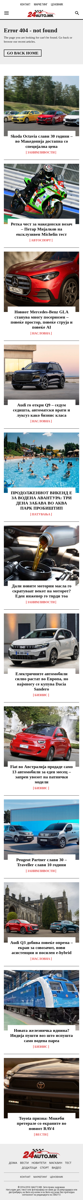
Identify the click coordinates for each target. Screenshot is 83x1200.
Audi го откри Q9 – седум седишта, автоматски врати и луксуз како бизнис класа (41, 410)
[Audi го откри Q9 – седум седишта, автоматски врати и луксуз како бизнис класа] (41, 375)
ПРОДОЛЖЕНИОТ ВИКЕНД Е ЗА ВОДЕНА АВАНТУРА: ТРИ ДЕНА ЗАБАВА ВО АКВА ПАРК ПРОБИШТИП (41, 500)
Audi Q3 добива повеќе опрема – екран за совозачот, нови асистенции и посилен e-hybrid (41, 947)
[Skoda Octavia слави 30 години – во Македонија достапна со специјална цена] (41, 106)
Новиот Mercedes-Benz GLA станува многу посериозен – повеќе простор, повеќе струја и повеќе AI (42, 319)
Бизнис (41, 695)
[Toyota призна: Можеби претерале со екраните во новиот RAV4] (41, 1088)
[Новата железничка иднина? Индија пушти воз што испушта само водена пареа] (41, 1000)
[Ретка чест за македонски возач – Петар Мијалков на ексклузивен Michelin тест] (41, 194)
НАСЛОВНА (41, 333)
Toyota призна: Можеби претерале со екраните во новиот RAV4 (41, 1123)
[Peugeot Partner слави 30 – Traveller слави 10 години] (41, 829)
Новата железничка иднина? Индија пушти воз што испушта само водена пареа (41, 1035)
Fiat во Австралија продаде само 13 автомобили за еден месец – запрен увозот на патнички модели (41, 774)
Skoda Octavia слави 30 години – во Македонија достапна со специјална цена (42, 141)
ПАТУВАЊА (41, 514)
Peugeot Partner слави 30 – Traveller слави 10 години (41, 862)
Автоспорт (41, 240)
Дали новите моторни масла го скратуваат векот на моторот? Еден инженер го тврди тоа (41, 591)
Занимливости (41, 152)
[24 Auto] (41, 13)
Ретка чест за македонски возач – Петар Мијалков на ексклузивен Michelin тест (41, 229)
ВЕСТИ (41, 1134)
